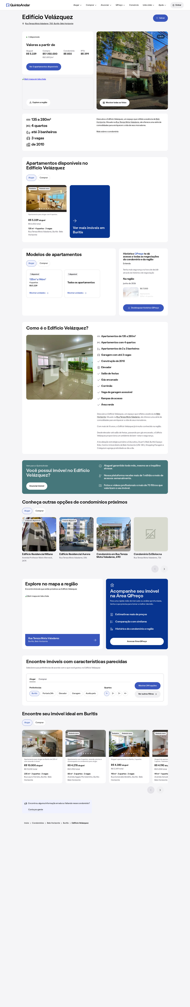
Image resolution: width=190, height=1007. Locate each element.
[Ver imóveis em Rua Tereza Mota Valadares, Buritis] (34, 79)
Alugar (76, 5)
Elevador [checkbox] (63, 693)
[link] (148, 685)
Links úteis (147, 5)
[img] (39, 534)
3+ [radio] (119, 693)
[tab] (32, 679)
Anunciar (105, 5)
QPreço (119, 5)
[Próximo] (164, 569)
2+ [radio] (113, 693)
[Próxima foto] (61, 198)
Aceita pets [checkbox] (91, 693)
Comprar (90, 5)
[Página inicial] (18, 5)
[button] (46, 211)
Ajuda (161, 5)
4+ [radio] (125, 693)
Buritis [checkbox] (34, 693)
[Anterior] (155, 569)
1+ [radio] (107, 693)
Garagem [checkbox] (76, 693)
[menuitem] (77, 5)
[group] (46, 211)
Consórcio (134, 5)
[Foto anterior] (30, 198)
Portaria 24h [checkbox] (48, 693)
